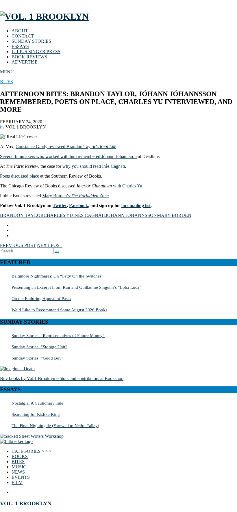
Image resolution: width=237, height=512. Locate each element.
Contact (23, 35)
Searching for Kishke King (36, 414)
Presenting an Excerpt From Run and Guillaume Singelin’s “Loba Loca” (76, 287)
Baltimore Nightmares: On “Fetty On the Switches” (57, 275)
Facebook (78, 205)
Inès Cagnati (89, 215)
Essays (20, 46)
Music (19, 466)
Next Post (49, 245)
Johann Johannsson (131, 215)
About (20, 30)
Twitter (60, 205)
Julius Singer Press (36, 51)
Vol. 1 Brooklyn (25, 503)
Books (20, 456)
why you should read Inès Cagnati (93, 166)
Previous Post (18, 245)
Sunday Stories (31, 41)
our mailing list (136, 205)
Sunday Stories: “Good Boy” (38, 357)
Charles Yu (58, 215)
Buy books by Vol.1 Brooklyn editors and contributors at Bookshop (61, 378)
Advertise (25, 61)
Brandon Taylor (22, 215)
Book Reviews (29, 56)
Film (17, 482)
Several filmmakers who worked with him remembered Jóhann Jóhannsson (68, 156)
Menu (7, 71)
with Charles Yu (127, 185)
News (18, 472)
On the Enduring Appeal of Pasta (41, 298)
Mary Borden (174, 215)
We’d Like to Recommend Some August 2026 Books (59, 309)
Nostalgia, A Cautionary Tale (37, 403)
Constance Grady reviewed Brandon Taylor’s (66, 146)
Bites (6, 81)
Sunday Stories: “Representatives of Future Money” (58, 335)
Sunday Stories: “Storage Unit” (39, 346)
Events (21, 477)
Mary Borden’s (75, 195)
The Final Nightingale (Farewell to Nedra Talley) (55, 425)
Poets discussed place (19, 176)
